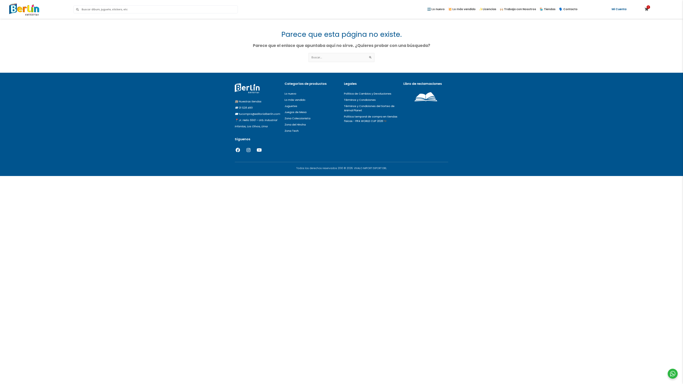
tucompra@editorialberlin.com (259, 114)
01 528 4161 (246, 108)
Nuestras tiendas (250, 101)
